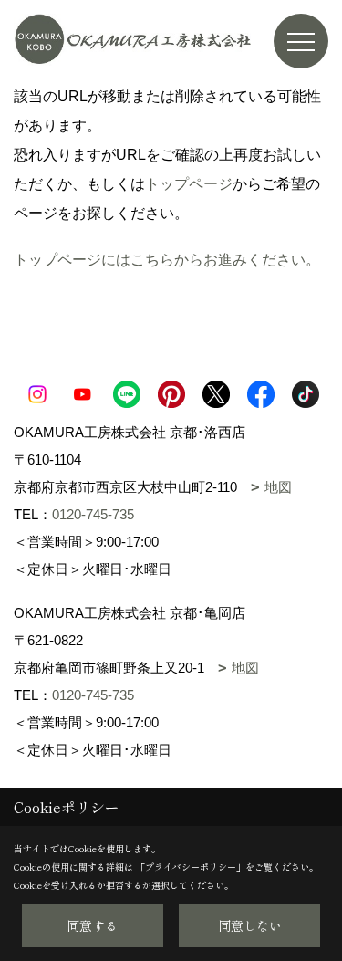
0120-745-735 (93, 514)
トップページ (189, 184)
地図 (278, 487)
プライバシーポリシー (190, 866)
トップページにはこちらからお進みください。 (167, 259)
